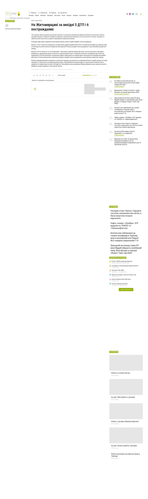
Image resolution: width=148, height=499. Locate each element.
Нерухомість (50, 15)
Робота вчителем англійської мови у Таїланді (125, 455)
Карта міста (43, 15)
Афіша (53, 12)
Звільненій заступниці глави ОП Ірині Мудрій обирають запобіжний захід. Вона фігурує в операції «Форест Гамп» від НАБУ (128, 100)
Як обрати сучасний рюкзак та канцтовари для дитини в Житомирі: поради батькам (127, 83)
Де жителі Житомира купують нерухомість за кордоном (124, 132)
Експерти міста (82, 15)
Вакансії (37, 15)
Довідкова (75, 15)
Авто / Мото (57, 15)
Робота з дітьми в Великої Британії (125, 421)
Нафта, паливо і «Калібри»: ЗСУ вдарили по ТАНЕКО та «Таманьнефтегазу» (127, 118)
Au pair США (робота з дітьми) (123, 397)
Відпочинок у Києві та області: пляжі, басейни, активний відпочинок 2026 (127, 91)
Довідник (43, 12)
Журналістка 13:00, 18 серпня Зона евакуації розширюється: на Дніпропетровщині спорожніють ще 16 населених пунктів (127, 141)
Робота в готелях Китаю (120, 373)
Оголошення (90, 15)
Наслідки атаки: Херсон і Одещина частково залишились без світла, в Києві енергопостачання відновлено (128, 125)
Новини (33, 12)
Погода (63, 15)
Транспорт (69, 15)
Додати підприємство (126, 289)
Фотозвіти (31, 15)
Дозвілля (63, 12)
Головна (6, 18)
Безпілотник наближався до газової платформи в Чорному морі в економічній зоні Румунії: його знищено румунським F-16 (128, 110)
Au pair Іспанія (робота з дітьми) (124, 446)
